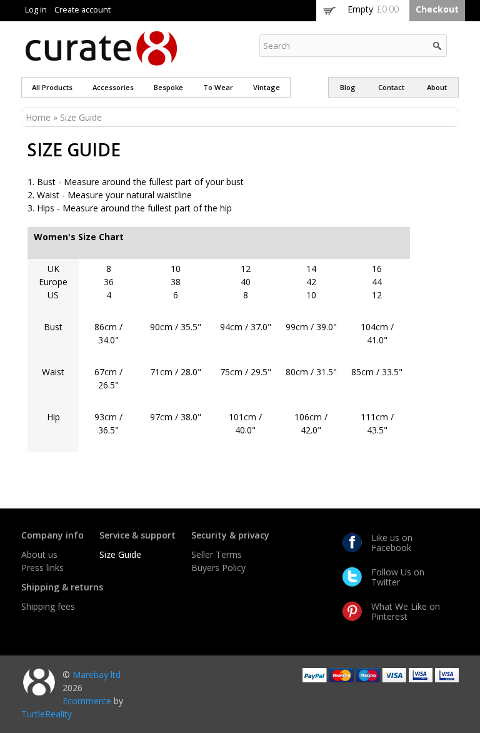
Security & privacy (230, 535)
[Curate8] (101, 60)
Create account (82, 9)
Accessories (113, 87)
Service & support (137, 535)
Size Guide (120, 554)
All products (52, 87)
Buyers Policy (218, 568)
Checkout (437, 9)
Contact (391, 87)
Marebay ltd (96, 674)
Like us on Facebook (391, 543)
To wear (218, 87)
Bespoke (168, 87)
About (437, 87)
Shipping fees (48, 606)
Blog (348, 87)
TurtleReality (46, 714)
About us (39, 554)
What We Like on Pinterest (405, 611)
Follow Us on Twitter (397, 577)
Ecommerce (86, 701)
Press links (42, 568)
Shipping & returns (62, 587)
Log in (36, 9)
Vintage (266, 87)
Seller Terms (216, 554)
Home (38, 117)
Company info (52, 535)
